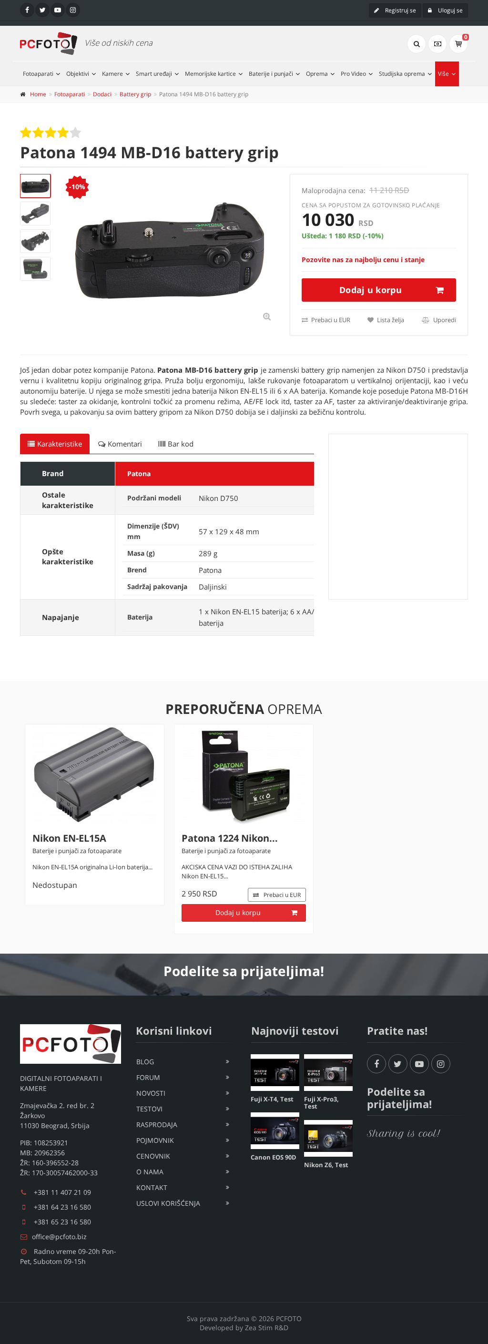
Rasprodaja (156, 1124)
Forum (148, 1077)
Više (443, 74)
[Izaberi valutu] (437, 43)
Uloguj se (450, 10)
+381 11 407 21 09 (62, 1192)
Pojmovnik (155, 1140)
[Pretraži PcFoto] (416, 43)
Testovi (149, 1108)
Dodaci (102, 94)
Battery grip (135, 94)
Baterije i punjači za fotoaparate (77, 850)
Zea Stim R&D (266, 1327)
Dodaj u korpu (370, 289)
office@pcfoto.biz (59, 1236)
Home (38, 94)
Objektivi (77, 74)
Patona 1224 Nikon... (230, 838)
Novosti (150, 1093)
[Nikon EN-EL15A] (94, 774)
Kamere (112, 74)
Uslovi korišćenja (168, 1203)
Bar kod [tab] (180, 443)
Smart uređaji (154, 74)
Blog (145, 1061)
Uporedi (444, 320)
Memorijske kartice (210, 74)
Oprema (317, 74)
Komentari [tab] (125, 443)
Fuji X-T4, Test (272, 1099)
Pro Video (353, 74)
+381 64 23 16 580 (62, 1207)
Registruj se (400, 10)
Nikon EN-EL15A (69, 838)
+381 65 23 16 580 (62, 1221)
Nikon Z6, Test (326, 1165)
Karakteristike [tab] (59, 443)
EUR (282, 895)
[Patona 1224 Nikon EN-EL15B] (243, 774)
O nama (149, 1171)
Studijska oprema (402, 74)
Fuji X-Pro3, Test (321, 1103)
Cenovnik (153, 1156)
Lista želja (390, 320)
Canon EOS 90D (273, 1157)
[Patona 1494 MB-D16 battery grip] (35, 186)
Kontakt (151, 1187)
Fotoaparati (38, 74)
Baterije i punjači (271, 74)
